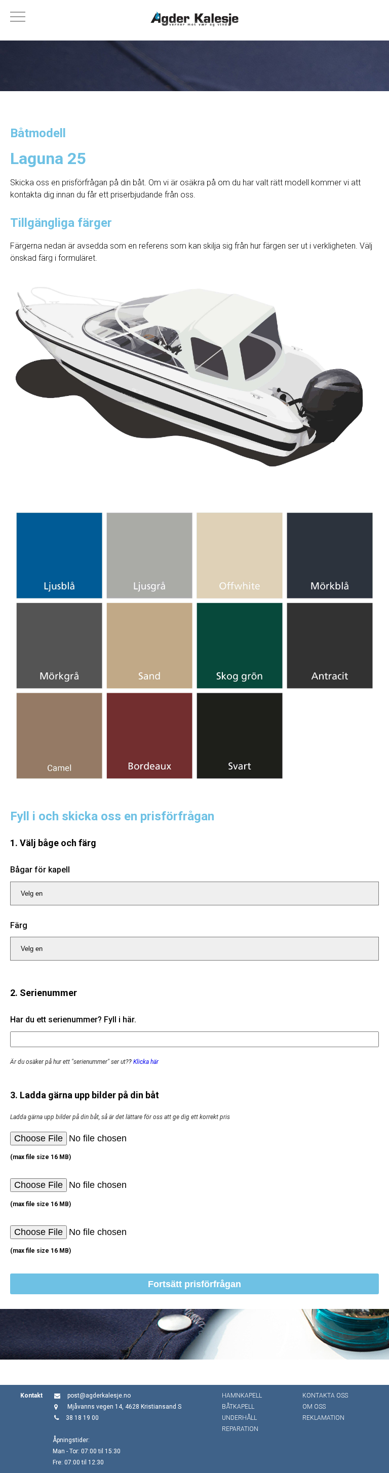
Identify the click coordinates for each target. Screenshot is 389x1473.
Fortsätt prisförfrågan (194, 1284)
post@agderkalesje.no (99, 1395)
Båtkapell (238, 1406)
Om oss (314, 1406)
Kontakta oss (325, 1395)
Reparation (240, 1428)
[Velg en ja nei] (194, 893)
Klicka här (146, 1061)
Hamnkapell (242, 1395)
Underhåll (239, 1417)
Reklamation (323, 1417)
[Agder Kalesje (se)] (194, 20)
